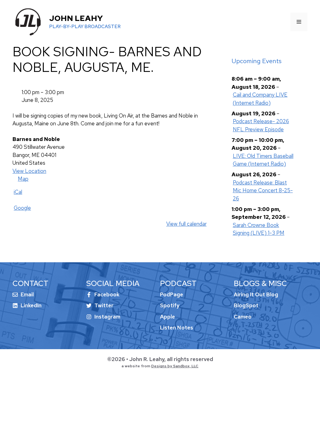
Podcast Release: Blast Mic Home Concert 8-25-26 (263, 190)
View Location (29, 171)
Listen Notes (176, 327)
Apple (167, 316)
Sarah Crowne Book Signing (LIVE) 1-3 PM (258, 229)
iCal (18, 191)
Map (20, 179)
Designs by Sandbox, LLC (174, 366)
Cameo (243, 316)
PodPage (171, 294)
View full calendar (186, 223)
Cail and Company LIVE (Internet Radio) (260, 98)
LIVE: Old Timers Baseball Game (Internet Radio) (263, 160)
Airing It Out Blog (256, 294)
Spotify (169, 305)
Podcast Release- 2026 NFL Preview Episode (261, 125)
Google (22, 207)
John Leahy (76, 18)
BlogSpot (246, 305)
